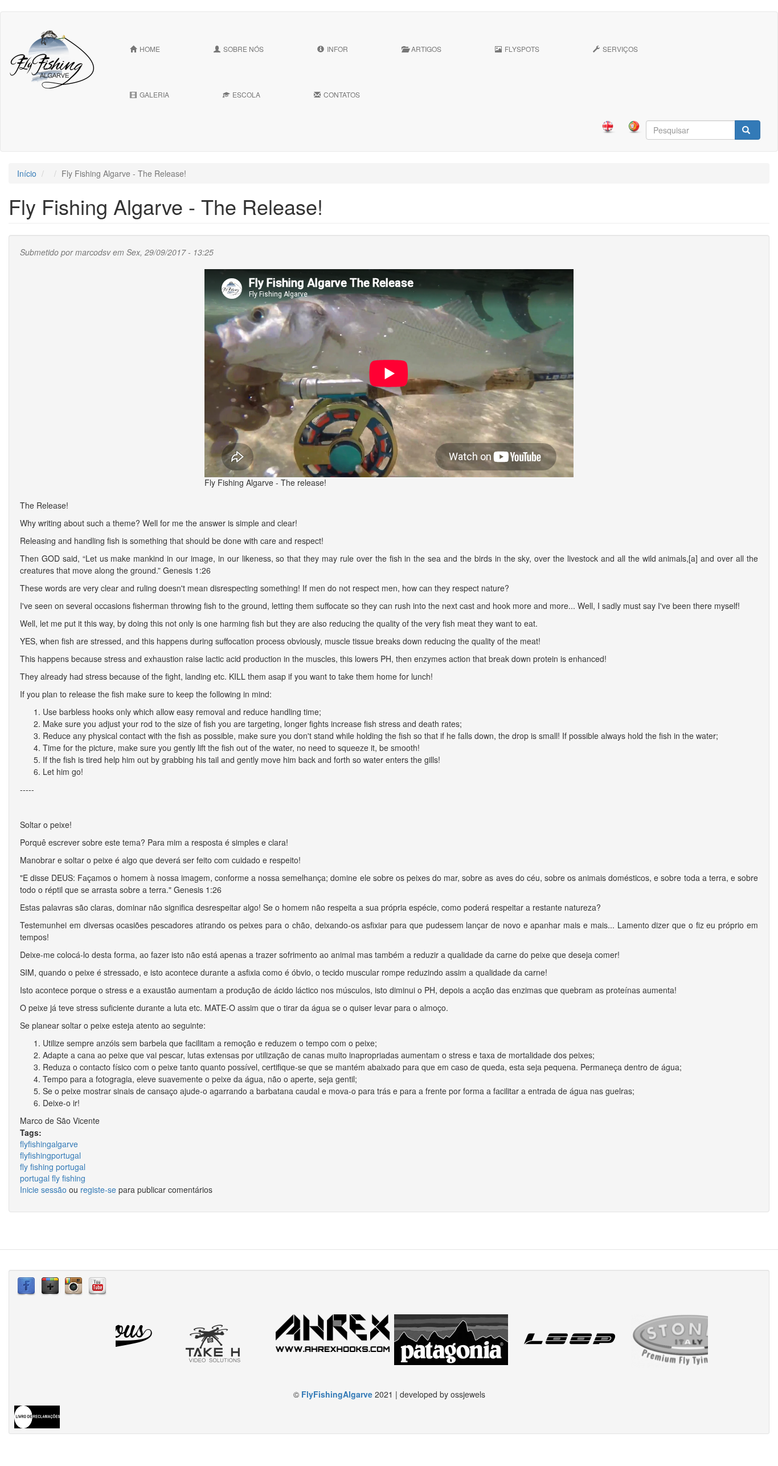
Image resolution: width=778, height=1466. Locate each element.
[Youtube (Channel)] (97, 1285)
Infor (337, 49)
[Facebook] (26, 1285)
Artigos (426, 49)
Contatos (342, 94)
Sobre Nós (243, 49)
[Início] (56, 59)
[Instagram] (73, 1285)
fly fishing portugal (52, 1166)
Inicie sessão (43, 1189)
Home (150, 49)
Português (631, 127)
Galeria (154, 94)
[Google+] (50, 1285)
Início (26, 173)
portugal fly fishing (52, 1178)
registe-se (98, 1189)
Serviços (620, 49)
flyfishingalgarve (49, 1144)
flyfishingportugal (50, 1155)
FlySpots (522, 49)
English (605, 127)
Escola (246, 94)
